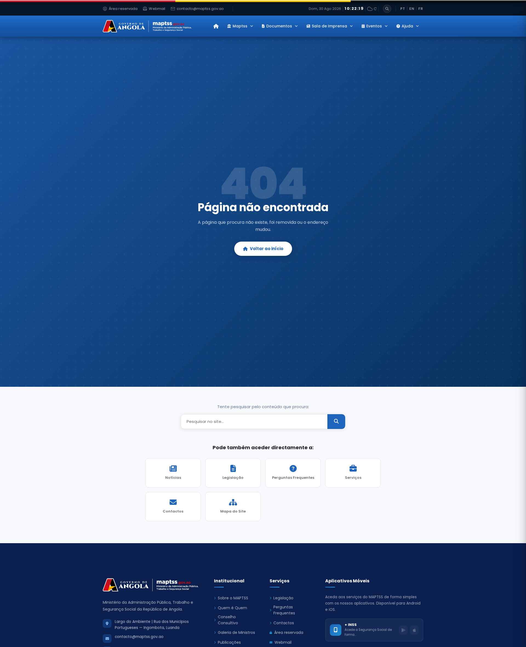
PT (402, 8)
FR (420, 8)
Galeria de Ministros (236, 632)
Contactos (283, 623)
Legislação (283, 598)
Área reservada (288, 632)
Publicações (229, 642)
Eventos (374, 26)
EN (411, 8)
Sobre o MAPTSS (233, 598)
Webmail (283, 642)
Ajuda (407, 26)
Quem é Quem (232, 608)
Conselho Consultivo (228, 620)
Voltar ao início (266, 248)
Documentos (279, 26)
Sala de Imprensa (329, 26)
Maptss (240, 26)
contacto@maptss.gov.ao (139, 636)
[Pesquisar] (387, 9)
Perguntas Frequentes (284, 610)
